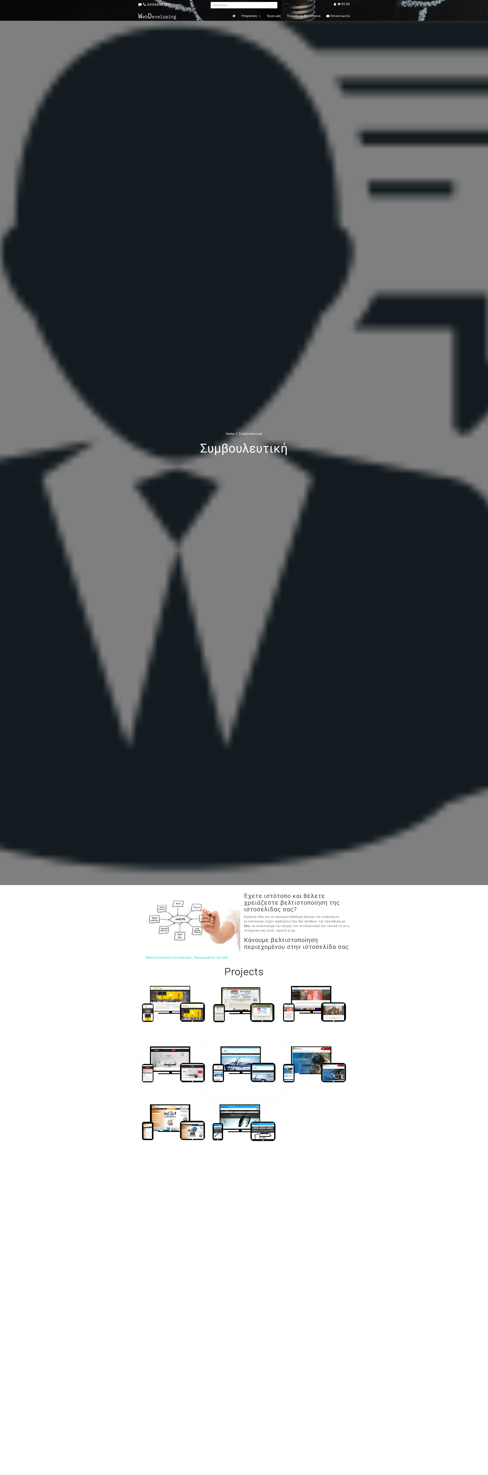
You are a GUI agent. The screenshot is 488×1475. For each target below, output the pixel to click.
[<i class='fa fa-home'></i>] (234, 16)
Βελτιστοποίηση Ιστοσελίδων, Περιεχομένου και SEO (187, 957)
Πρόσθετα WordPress (304, 16)
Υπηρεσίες (249, 16)
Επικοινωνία (340, 16)
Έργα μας (273, 16)
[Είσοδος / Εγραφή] (335, 4)
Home (230, 434)
